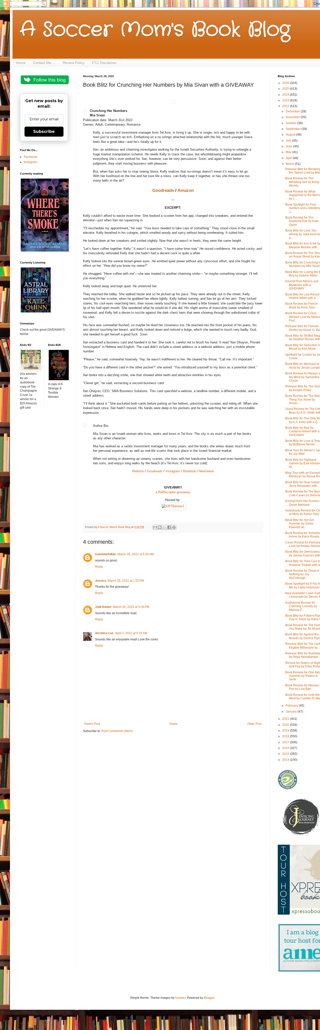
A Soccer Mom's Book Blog (155, 30)
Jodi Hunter (103, 607)
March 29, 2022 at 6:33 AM (136, 554)
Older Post (254, 724)
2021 (286, 719)
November (293, 117)
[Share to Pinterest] (174, 527)
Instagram (173, 471)
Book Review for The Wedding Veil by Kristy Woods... (302, 182)
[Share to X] (164, 527)
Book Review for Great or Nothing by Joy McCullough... (302, 574)
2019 (286, 730)
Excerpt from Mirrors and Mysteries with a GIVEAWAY (301, 284)
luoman (180, 998)
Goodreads (163, 190)
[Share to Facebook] (169, 527)
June (289, 146)
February (292, 705)
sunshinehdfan (105, 554)
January (292, 711)
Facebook (30, 157)
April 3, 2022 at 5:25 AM (131, 633)
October (291, 123)
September (294, 129)
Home (21, 63)
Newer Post (92, 724)
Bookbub (189, 471)
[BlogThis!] (159, 527)
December (293, 111)
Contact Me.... (44, 63)
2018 (286, 736)
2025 (286, 88)
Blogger (209, 998)
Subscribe (44, 131)
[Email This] (155, 527)
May (289, 152)
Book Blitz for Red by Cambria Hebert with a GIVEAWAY (302, 431)
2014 (286, 760)
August (291, 134)
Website (138, 471)
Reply (99, 566)
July (289, 140)
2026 (286, 83)
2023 (286, 100)
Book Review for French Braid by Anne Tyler (301, 305)
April (289, 158)
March (290, 164)
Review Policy (73, 63)
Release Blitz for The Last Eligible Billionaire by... (302, 645)
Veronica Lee (104, 633)
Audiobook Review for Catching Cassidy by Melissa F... (301, 606)
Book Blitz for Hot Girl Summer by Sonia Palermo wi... (299, 523)
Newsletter (206, 471)
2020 (286, 725)
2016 (286, 748)
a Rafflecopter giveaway (173, 492)
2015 (286, 754)
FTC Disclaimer (104, 63)
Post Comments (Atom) (117, 731)
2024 (286, 94)
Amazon (186, 190)
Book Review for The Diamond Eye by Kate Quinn (301, 221)
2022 (286, 106)
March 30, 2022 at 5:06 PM (131, 607)
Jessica (100, 580)
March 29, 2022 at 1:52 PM (126, 580)
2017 (286, 742)
